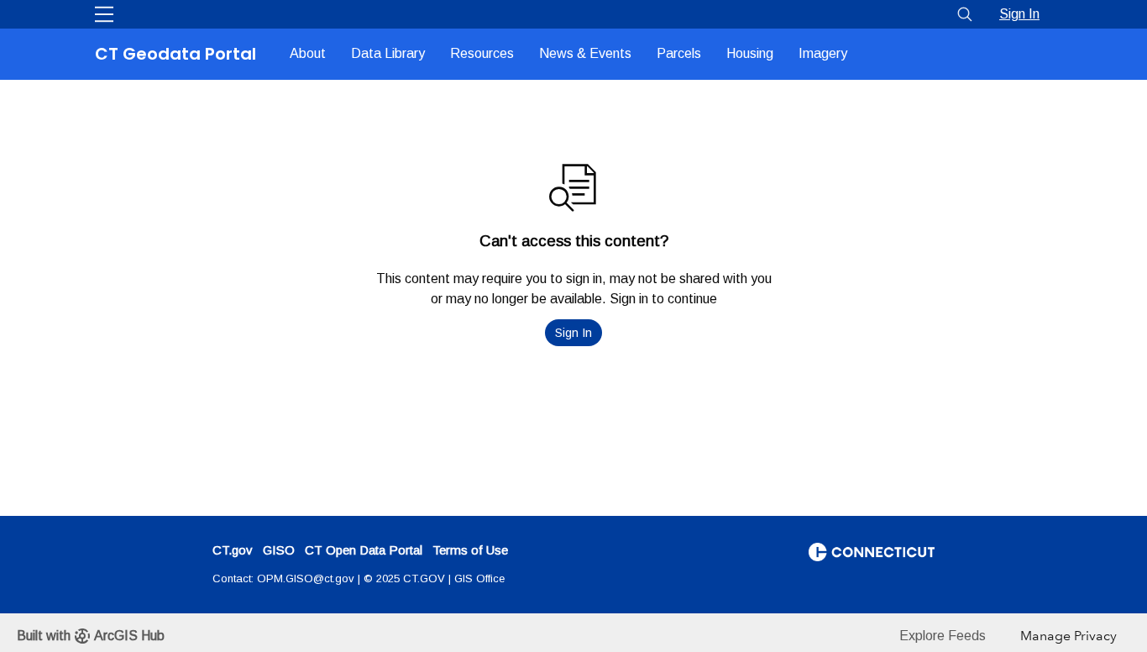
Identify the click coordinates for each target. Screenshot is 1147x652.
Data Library (388, 53)
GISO (279, 550)
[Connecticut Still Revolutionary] (872, 551)
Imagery (823, 53)
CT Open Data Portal (363, 550)
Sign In (1019, 14)
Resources (482, 53)
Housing (749, 53)
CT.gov (232, 550)
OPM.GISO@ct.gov (305, 578)
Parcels (679, 53)
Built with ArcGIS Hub (91, 635)
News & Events (585, 53)
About (308, 53)
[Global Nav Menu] (104, 14)
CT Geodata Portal (175, 54)
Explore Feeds (942, 635)
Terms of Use (470, 550)
